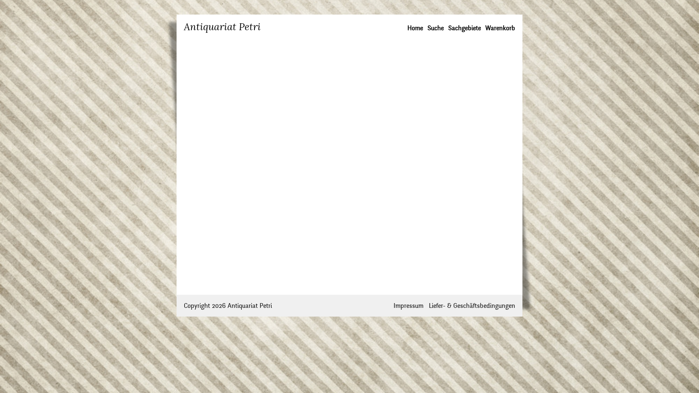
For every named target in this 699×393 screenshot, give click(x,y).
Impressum (408, 306)
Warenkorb (500, 28)
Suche (435, 28)
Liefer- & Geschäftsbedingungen (472, 306)
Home (415, 28)
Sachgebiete (464, 28)
